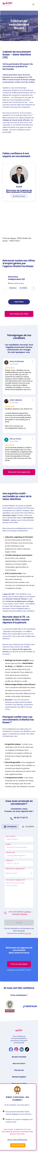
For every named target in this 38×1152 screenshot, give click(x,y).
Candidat (29, 826)
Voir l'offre (19, 302)
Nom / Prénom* (11, 836)
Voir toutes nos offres (19, 314)
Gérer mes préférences (17, 1139)
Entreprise (12, 826)
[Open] (31, 873)
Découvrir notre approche (19, 472)
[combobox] (17, 873)
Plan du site (19, 1070)
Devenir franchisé (19, 1057)
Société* (8, 844)
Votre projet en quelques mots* (15, 880)
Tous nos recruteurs (19, 964)
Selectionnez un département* (15, 869)
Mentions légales (19, 1077)
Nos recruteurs (19, 1063)
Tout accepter (18, 1145)
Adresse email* (10, 852)
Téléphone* (9, 860)
